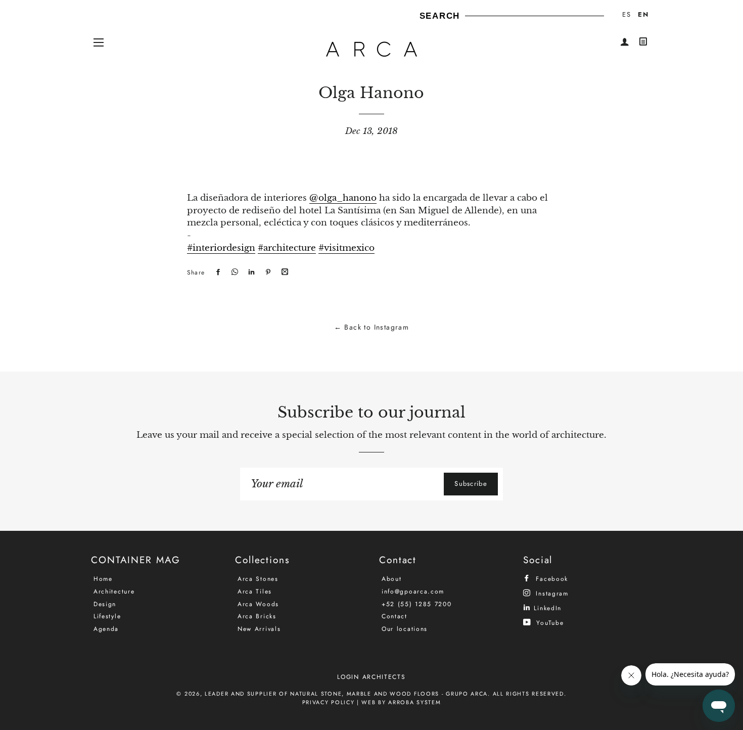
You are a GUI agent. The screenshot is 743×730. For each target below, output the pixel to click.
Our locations (405, 628)
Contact (394, 616)
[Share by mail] (283, 272)
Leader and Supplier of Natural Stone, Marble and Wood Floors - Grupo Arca (346, 694)
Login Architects (371, 676)
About (392, 578)
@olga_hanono (343, 198)
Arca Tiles (255, 591)
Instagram (551, 593)
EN (643, 14)
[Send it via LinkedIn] (250, 272)
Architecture (114, 591)
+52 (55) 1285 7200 (417, 604)
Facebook (550, 578)
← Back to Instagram (371, 327)
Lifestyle (107, 616)
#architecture (287, 248)
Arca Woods (258, 604)
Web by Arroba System (401, 702)
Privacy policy (328, 702)
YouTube (549, 622)
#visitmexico (346, 248)
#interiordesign (221, 248)
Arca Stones (258, 578)
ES (626, 14)
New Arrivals (259, 628)
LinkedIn (546, 608)
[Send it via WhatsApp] (233, 272)
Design (105, 604)
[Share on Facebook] (217, 272)
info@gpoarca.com (413, 591)
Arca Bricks (257, 616)
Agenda (106, 628)
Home (103, 578)
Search (440, 16)
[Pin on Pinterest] (267, 272)
